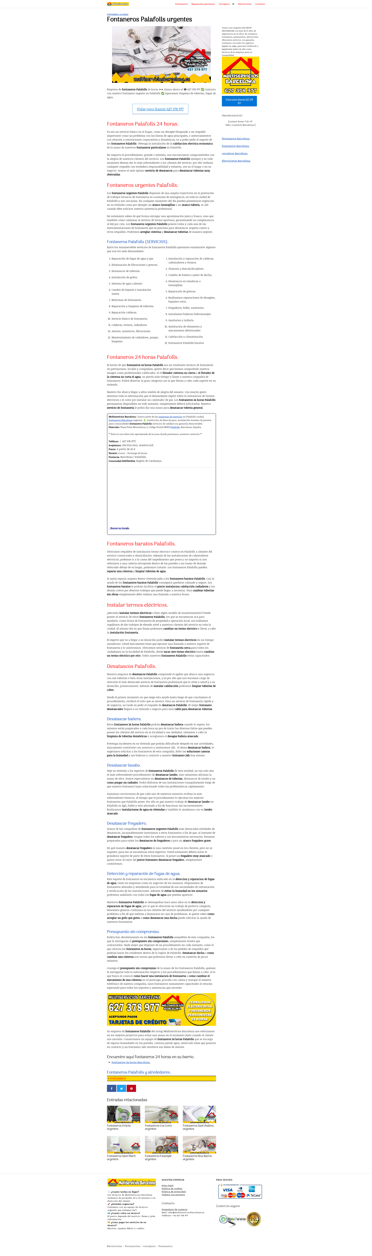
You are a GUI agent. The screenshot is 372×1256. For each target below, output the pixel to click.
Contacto (260, 3)
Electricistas (245, 3)
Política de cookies (172, 1188)
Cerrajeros (224, 3)
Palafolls (175, 427)
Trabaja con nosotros (173, 1194)
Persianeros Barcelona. (236, 138)
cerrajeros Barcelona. (235, 153)
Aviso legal (167, 1185)
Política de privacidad (174, 1191)
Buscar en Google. (119, 528)
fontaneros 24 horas (117, 14)
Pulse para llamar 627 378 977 (160, 108)
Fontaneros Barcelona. (236, 146)
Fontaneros (181, 3)
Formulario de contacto (174, 1209)
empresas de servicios (170, 416)
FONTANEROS (118, 1078)
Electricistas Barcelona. (236, 161)
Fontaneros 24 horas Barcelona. (131, 1062)
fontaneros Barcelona (120, 420)
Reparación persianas (203, 3)
